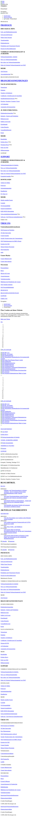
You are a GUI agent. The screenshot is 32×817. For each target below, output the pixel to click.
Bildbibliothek (4, 787)
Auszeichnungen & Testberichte (9, 784)
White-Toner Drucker (6, 37)
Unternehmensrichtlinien (7, 753)
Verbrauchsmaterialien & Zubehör (10, 165)
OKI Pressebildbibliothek (7, 287)
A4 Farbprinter (4, 104)
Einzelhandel (4, 124)
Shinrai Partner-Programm (7, 247)
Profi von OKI (4, 147)
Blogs (2, 270)
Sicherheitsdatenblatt (6, 188)
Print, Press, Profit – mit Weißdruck (13, 526)
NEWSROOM (4, 513)
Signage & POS (5, 643)
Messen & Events (5, 273)
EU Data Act (4, 194)
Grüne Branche (5, 127)
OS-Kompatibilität (5, 205)
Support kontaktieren (6, 208)
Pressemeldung (4, 268)
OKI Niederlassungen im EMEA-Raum (11, 241)
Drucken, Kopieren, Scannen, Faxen (10, 101)
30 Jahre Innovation (6, 233)
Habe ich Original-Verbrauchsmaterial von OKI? (13, 65)
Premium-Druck (5, 144)
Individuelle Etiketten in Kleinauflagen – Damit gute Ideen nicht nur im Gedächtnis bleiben (17, 501)
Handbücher (4, 191)
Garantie (3, 203)
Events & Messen (5, 781)
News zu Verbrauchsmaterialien (9, 59)
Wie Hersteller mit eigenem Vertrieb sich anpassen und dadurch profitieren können (17, 505)
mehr (2, 252)
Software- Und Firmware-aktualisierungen (12, 217)
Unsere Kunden (5, 235)
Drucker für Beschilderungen (8, 48)
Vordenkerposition (5, 279)
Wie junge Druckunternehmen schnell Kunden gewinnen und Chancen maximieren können (16, 497)
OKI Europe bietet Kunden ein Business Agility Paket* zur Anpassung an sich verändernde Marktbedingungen (16, 537)
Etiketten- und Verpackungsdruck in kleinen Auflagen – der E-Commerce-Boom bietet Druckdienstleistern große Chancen (15, 492)
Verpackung (4, 87)
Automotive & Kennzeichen (8, 107)
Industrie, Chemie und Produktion (9, 116)
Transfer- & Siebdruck (6, 93)
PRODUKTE (6, 25)
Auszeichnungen (5, 276)
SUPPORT (5, 157)
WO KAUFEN (8, 17)
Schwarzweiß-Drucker (6, 34)
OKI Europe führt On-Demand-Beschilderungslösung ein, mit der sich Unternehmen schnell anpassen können (17, 531)
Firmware (3, 185)
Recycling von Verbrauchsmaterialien (10, 62)
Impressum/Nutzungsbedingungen (9, 795)
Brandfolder (4, 139)
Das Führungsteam (5, 731)
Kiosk (2, 132)
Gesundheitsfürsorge (6, 130)
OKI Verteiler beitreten (6, 284)
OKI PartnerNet (5, 249)
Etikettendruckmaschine (7, 113)
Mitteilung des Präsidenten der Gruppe (11, 282)
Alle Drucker (4, 71)
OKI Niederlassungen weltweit (9, 734)
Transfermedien (5, 40)
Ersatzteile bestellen (6, 176)
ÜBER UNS (5, 223)
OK (2, 322)
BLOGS (3, 486)
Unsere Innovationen (6, 261)
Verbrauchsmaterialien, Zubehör (9, 57)
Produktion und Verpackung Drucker (10, 46)
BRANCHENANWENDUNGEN (14, 80)
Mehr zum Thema (5, 319)
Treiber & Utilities (5, 182)
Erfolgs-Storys (4, 142)
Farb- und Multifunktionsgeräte (9, 32)
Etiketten (3, 90)
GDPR (2, 762)
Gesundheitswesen (5, 623)
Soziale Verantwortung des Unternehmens (11, 238)
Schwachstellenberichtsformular (9, 214)
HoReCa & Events (5, 121)
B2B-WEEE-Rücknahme (7, 211)
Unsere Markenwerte (6, 258)
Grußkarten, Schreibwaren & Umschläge (11, 95)
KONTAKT (7, 16)
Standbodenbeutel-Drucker (8, 98)
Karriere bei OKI (5, 244)
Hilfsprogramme (5, 150)
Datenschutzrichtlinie (6, 798)
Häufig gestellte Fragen (7, 200)
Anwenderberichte (5, 74)
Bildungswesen (5, 119)
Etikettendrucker (5, 43)
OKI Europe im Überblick (7, 230)
